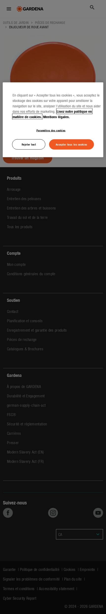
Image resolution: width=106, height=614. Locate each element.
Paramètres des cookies (51, 130)
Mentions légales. (56, 116)
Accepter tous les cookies (71, 144)
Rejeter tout (29, 144)
